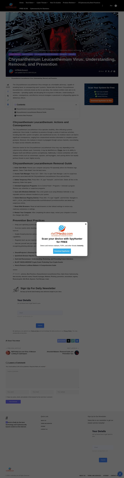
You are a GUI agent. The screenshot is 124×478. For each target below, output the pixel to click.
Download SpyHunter (62, 251)
